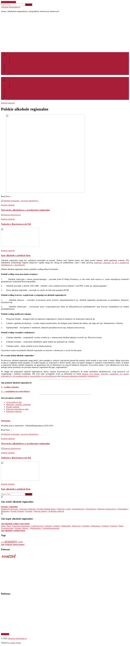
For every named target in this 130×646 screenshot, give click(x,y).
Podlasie (105, 526)
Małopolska (66, 526)
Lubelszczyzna (37, 526)
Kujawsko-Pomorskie (21, 526)
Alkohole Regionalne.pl (10, 7)
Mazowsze (76, 526)
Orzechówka (91, 509)
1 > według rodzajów (10, 387)
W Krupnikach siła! (14, 402)
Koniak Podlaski (17, 511)
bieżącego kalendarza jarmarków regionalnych (79, 376)
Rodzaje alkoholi (13, 67)
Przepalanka (123, 509)
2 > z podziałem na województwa (15, 391)
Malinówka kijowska (9, 509)
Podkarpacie (96, 526)
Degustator (6, 421)
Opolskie (85, 526)
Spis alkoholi (11, 65)
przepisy (11, 541)
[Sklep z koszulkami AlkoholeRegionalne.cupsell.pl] (2, 497)
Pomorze (113, 526)
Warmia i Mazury (22, 528)
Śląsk (121, 526)
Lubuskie (48, 526)
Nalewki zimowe (40, 511)
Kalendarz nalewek (14, 411)
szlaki (20, 541)
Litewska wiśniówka (27, 509)
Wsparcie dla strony (19, 74)
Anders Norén (15, 643)
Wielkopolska (35, 528)
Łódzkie (56, 526)
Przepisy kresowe (18, 60)
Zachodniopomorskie (50, 528)
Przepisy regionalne (19, 58)
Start (8, 53)
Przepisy (9, 55)
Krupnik (28, 511)
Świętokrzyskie (7, 528)
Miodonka (5, 511)
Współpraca (11, 71)
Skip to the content (8, 2)
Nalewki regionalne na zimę (17, 409)
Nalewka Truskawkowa (106, 509)
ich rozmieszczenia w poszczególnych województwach (34, 376)
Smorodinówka (78, 509)
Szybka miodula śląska (46, 509)
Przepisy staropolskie (19, 62)
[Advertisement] (65, 32)
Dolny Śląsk (6, 526)
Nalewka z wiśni (63, 509)
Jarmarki (9, 69)
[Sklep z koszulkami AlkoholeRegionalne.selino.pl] (2, 514)
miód (2, 542)
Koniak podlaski (12, 407)
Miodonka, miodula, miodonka (18, 404)
